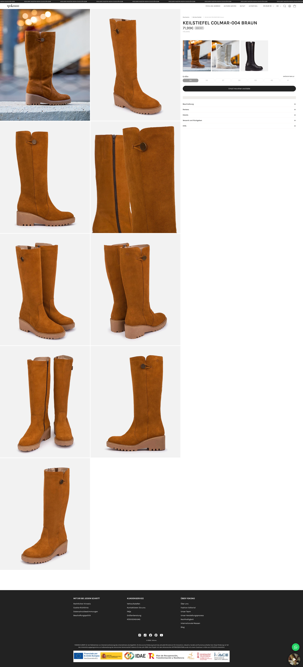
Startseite (186, 17)
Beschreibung (188, 104)
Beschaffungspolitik (82, 615)
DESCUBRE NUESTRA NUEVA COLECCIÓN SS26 (37, 1)
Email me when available (239, 88)
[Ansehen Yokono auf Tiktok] (145, 635)
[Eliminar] (300, 652)
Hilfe (184, 126)
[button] (230, 6)
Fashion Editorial (188, 607)
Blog (183, 627)
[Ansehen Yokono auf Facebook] (150, 635)
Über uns (184, 604)
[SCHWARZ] (254, 55)
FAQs (129, 611)
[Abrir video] (294, 659)
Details (185, 115)
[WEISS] (225, 55)
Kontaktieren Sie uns (136, 607)
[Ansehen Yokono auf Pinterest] (156, 635)
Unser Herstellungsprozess (192, 615)
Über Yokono (188, 598)
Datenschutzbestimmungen (85, 611)
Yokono (154, 640)
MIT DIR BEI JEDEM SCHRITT (86, 598)
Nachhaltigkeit (187, 619)
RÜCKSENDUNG (133, 619)
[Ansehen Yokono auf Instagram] (139, 635)
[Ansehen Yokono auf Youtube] (161, 635)
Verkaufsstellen (133, 604)
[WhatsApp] (295, 647)
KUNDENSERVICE (135, 598)
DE (277, 6)
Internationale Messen (190, 623)
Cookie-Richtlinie (80, 607)
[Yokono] (14, 6)
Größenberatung (134, 615)
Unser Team (186, 611)
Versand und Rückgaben (192, 120)
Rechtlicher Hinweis (82, 604)
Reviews (186, 110)
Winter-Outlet (197, 17)
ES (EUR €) (267, 6)
